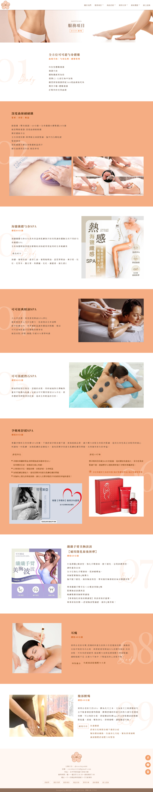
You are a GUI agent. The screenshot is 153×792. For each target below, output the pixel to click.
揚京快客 (68, 790)
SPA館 (45, 785)
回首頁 (47, 782)
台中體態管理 (105, 785)
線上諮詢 (146, 5)
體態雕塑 (52, 785)
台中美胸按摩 (93, 785)
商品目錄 (110, 5)
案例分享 (122, 5)
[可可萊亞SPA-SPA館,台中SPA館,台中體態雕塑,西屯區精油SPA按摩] (5, 5)
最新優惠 (134, 5)
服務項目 (98, 5)
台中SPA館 (70, 785)
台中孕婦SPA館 (81, 785)
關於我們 (87, 5)
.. (84, 790)
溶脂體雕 (60, 785)
